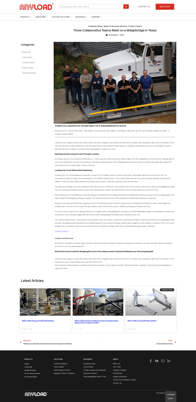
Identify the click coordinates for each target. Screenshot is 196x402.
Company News (95, 26)
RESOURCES (80, 17)
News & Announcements (115, 26)
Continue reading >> (62, 231)
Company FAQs (89, 363)
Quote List (165, 6)
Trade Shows (27, 57)
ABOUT (115, 359)
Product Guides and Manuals (94, 370)
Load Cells (28, 367)
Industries (41, 17)
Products (25, 17)
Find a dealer (88, 367)
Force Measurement (32, 373)
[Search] (126, 6)
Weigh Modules (30, 370)
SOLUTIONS (58, 359)
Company (95, 17)
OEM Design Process (62, 370)
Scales (26, 364)
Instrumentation (30, 376)
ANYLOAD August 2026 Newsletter (38, 321)
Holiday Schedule (119, 370)
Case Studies (59, 367)
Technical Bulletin (29, 73)
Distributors (117, 373)
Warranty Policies (90, 373)
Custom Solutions (61, 17)
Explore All (26, 52)
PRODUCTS (28, 359)
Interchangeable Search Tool (94, 376)
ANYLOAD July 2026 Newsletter (142, 321)
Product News (135, 26)
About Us (116, 363)
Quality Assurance (120, 376)
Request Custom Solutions (64, 373)
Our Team (117, 367)
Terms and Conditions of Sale (124, 380)
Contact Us (144, 6)
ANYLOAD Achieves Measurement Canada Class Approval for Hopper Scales (96, 322)
